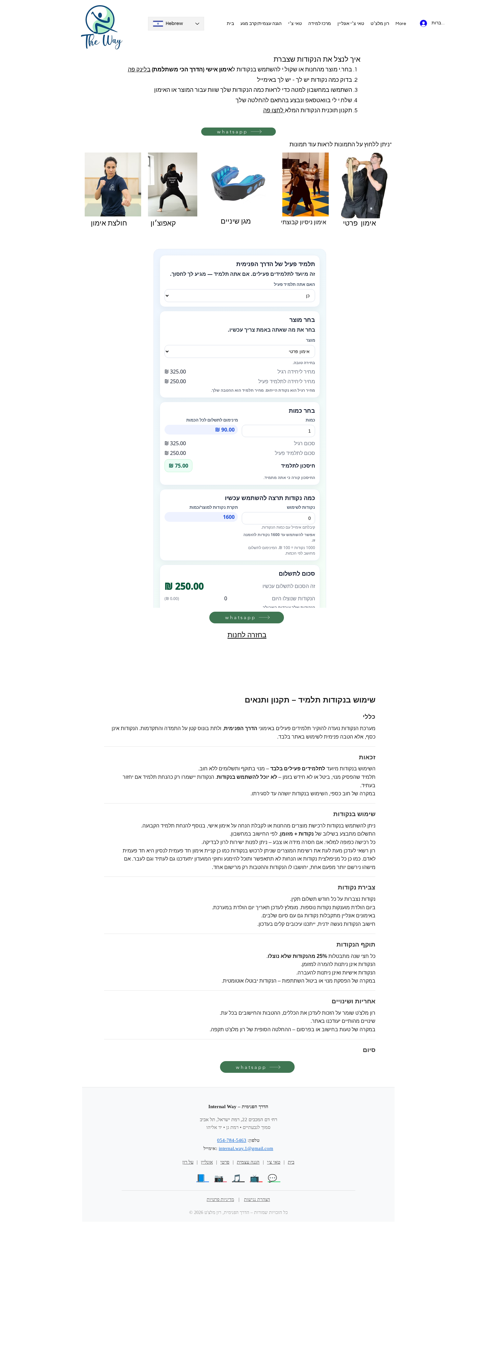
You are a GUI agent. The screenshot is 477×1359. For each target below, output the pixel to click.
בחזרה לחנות (246, 635)
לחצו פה (274, 110)
